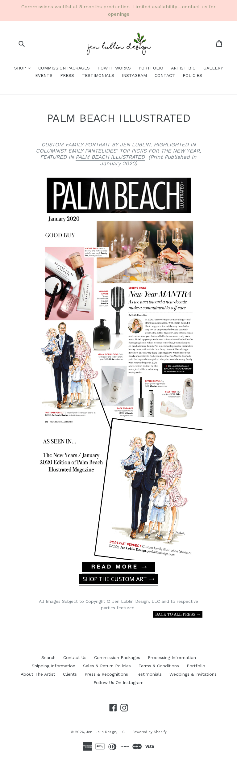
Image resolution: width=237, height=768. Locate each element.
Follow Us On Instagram (118, 682)
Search (48, 657)
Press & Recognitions (106, 674)
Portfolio (196, 665)
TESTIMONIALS (98, 75)
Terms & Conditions (159, 665)
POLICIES (192, 75)
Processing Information (172, 657)
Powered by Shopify (149, 732)
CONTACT (165, 75)
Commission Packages (117, 657)
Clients (70, 674)
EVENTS (43, 75)
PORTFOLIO (151, 67)
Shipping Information (53, 665)
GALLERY (213, 67)
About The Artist (38, 674)
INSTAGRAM (134, 75)
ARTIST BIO (183, 67)
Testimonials (149, 674)
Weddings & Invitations (193, 674)
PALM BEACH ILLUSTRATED (110, 157)
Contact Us (74, 657)
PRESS (67, 75)
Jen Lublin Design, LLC (105, 732)
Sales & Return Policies (107, 665)
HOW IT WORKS (114, 67)
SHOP (24, 67)
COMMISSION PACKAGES (64, 67)
